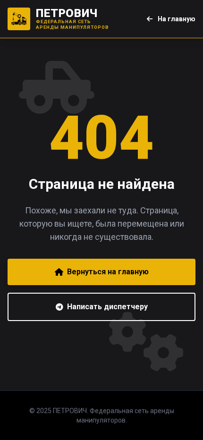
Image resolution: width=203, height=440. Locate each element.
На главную (175, 19)
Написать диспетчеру (107, 306)
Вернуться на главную (108, 271)
